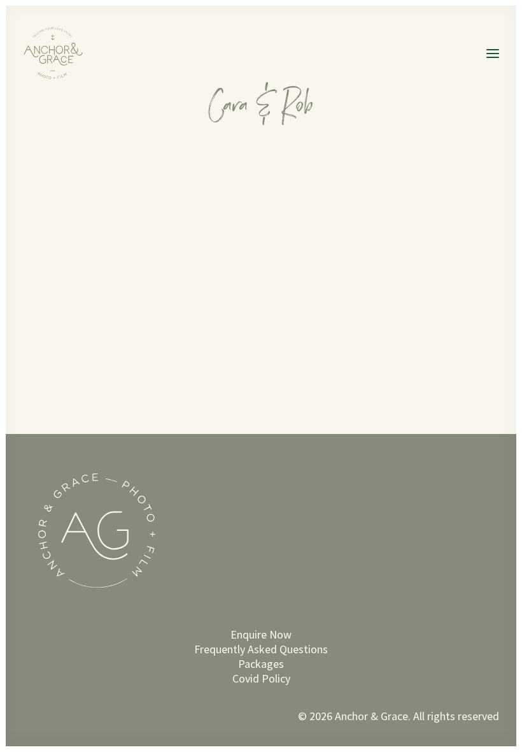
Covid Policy (261, 678)
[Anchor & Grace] (56, 53)
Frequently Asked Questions (261, 649)
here (126, 213)
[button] (492, 53)
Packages (261, 663)
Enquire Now (261, 634)
